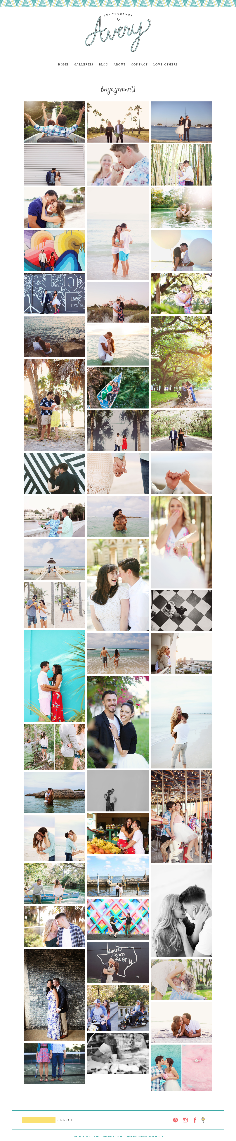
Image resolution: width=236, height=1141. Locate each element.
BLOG (103, 64)
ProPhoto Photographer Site (145, 1136)
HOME (63, 64)
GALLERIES (83, 64)
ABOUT (120, 64)
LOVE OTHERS (165, 64)
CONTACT (139, 64)
